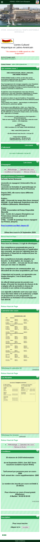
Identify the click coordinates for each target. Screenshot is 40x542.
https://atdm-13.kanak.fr (8, 59)
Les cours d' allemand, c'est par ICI (20, 153)
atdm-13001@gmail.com (19, 64)
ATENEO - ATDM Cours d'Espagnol (20, 1)
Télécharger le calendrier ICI (11, 368)
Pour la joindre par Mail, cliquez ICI (15, 225)
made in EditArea (20, 541)
